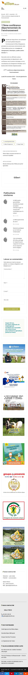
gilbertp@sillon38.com (8, 616)
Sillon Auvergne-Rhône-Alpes (12, 646)
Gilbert (6, 35)
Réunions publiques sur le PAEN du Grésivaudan (18, 230)
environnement (6, 22)
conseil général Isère (9, 141)
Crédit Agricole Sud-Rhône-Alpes (9, 629)
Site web (6, 300)
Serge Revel (20, 144)
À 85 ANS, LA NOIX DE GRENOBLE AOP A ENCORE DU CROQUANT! (12, 662)
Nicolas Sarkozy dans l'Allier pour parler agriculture (13, 165)
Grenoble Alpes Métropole (8, 633)
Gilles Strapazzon (8, 144)
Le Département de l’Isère (8, 641)
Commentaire (8, 269)
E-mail (6, 291)
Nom (5, 283)
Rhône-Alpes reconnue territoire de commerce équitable (12, 154)
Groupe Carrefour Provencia (8, 637)
